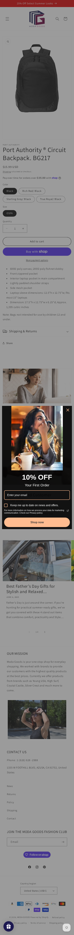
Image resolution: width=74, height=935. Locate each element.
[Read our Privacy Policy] (68, 511)
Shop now (37, 522)
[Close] (68, 410)
